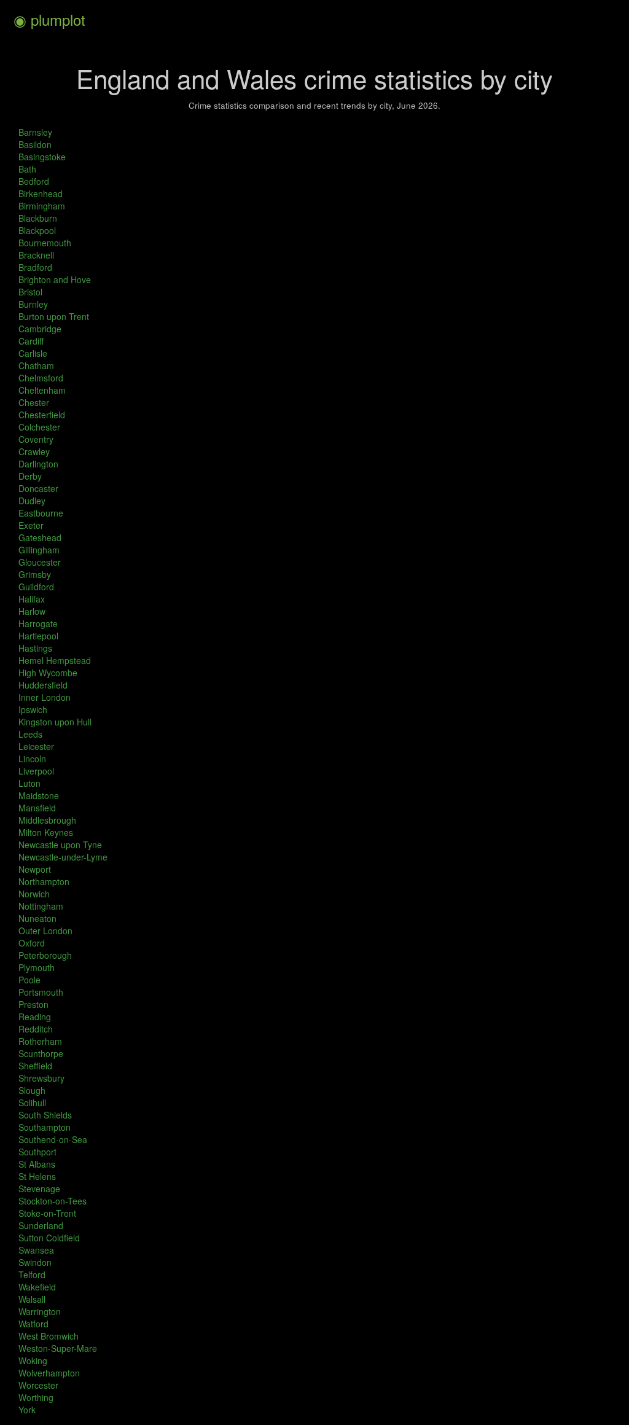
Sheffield (35, 1066)
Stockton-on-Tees (52, 1201)
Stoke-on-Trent (47, 1213)
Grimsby (34, 574)
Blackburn (37, 218)
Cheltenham (42, 390)
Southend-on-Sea (52, 1139)
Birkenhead (40, 193)
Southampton (44, 1127)
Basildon (35, 144)
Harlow (31, 611)
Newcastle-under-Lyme (62, 857)
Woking (32, 1360)
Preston (33, 1004)
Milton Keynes (45, 832)
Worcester (38, 1385)
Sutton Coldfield (49, 1238)
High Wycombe (47, 672)
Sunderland (40, 1225)
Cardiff (31, 341)
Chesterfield (41, 414)
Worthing (35, 1397)
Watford (33, 1324)
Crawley (34, 451)
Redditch (35, 1029)
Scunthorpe (40, 1053)
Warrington (39, 1311)
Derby (30, 476)
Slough (31, 1090)
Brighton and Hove (54, 279)
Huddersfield (43, 685)
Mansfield (37, 808)
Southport (37, 1152)
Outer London (45, 930)
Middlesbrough (47, 820)
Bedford (33, 181)
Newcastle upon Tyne (60, 844)
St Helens (37, 1176)
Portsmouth (40, 992)
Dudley (31, 500)
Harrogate (38, 623)
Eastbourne (40, 513)
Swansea (36, 1250)
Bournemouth (44, 242)
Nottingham (40, 906)
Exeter (31, 525)
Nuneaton (37, 918)
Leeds (30, 734)
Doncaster (38, 488)
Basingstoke (42, 156)
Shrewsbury (41, 1078)
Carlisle (32, 353)
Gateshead (39, 537)
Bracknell (36, 255)
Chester (33, 402)
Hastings (35, 648)
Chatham (36, 365)
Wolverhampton (49, 1373)
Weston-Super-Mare (57, 1348)
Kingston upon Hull (55, 722)
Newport (34, 869)
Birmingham (41, 206)
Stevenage (39, 1188)
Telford (31, 1274)
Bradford (35, 267)
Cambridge (39, 328)
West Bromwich (48, 1336)
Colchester (39, 427)
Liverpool (36, 771)
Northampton (43, 881)
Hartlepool (38, 636)
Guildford (36, 586)
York (27, 1410)
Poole (29, 980)
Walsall (31, 1299)
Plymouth (36, 967)
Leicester (36, 746)
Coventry (35, 439)
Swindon (35, 1262)
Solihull (32, 1102)
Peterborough (45, 955)
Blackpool (37, 230)
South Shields (45, 1115)
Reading (34, 1016)
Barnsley (35, 132)
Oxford (31, 943)
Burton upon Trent (53, 316)
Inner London (44, 697)
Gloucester (39, 562)
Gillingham (39, 550)
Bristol (30, 292)
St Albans (36, 1164)
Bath (27, 169)
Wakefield (37, 1287)
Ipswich (32, 709)
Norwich (34, 894)
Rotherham (40, 1041)
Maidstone (38, 795)
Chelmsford (40, 378)
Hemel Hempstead (54, 660)
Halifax (31, 599)
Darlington (38, 464)
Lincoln (32, 758)
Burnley (33, 304)
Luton (29, 783)
